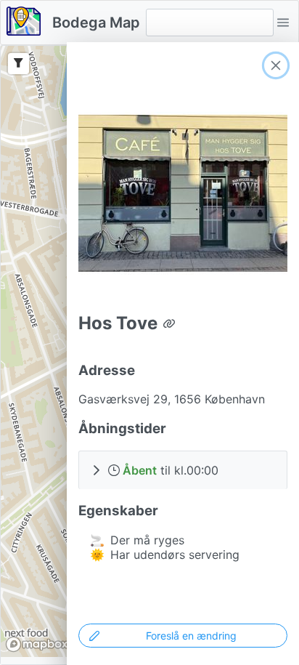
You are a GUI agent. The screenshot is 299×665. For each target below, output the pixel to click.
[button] (283, 22)
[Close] (275, 65)
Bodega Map (96, 22)
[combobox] (210, 22)
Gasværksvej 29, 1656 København (171, 399)
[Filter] (18, 63)
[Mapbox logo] (37, 644)
